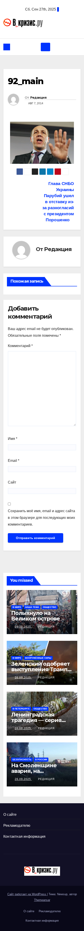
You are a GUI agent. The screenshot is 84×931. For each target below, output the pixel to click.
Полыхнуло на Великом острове (35, 616)
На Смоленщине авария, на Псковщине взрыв (36, 771)
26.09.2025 (23, 626)
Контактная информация (24, 836)
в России (41, 759)
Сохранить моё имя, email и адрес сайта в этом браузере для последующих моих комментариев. (41, 517)
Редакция (38, 98)
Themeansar (42, 900)
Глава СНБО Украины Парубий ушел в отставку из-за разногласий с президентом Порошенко (58, 201)
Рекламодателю (16, 825)
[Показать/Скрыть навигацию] (45, 47)
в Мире (17, 607)
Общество (49, 607)
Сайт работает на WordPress (27, 894)
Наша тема (32, 607)
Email (13, 460)
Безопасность (22, 759)
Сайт (12, 482)
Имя (12, 439)
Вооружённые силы (38, 658)
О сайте (10, 814)
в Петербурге (21, 708)
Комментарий (20, 346)
